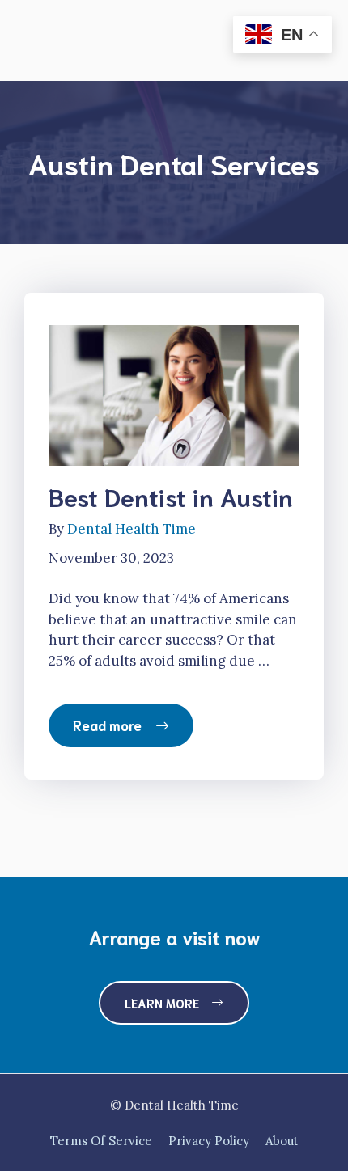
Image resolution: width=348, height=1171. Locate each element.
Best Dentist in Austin (171, 496)
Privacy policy (208, 1140)
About (282, 1140)
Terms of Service (101, 1140)
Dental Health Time (131, 529)
